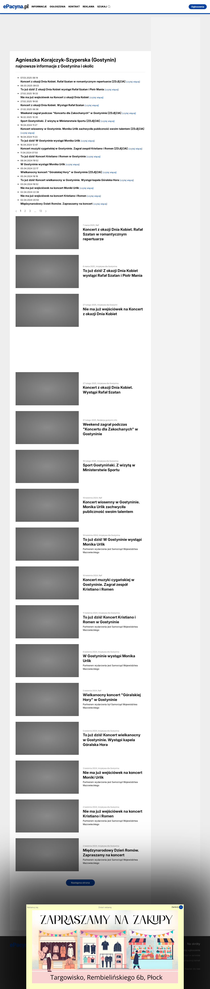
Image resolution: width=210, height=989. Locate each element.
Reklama (88, 6)
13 (40, 211)
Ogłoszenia (57, 6)
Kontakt (74, 6)
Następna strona (80, 882)
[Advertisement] (80, 33)
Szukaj (102, 6)
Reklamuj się (32, 907)
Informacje (39, 6)
